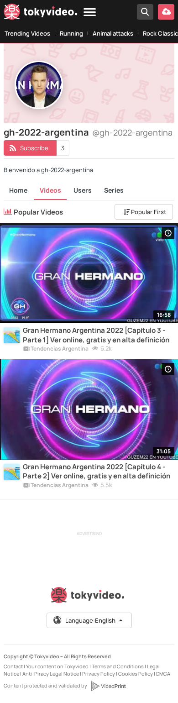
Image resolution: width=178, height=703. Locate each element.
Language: (90, 620)
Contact (13, 666)
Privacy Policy (98, 673)
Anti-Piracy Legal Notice (50, 673)
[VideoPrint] (108, 686)
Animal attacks (113, 33)
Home (18, 190)
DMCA (163, 673)
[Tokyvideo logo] (41, 13)
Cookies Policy (135, 673)
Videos (50, 190)
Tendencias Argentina (59, 349)
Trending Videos (27, 33)
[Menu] (89, 12)
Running (71, 33)
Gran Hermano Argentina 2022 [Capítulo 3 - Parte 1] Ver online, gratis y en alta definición (96, 335)
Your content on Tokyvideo (57, 666)
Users (82, 190)
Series (114, 190)
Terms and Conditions (118, 666)
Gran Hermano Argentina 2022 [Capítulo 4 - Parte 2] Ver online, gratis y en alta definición (96, 471)
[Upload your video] (166, 12)
